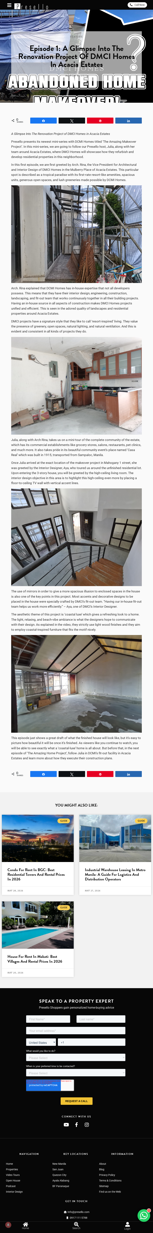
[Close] (151, 1212)
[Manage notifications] (8, 1225)
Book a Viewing (91, 1222)
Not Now (121, 1223)
